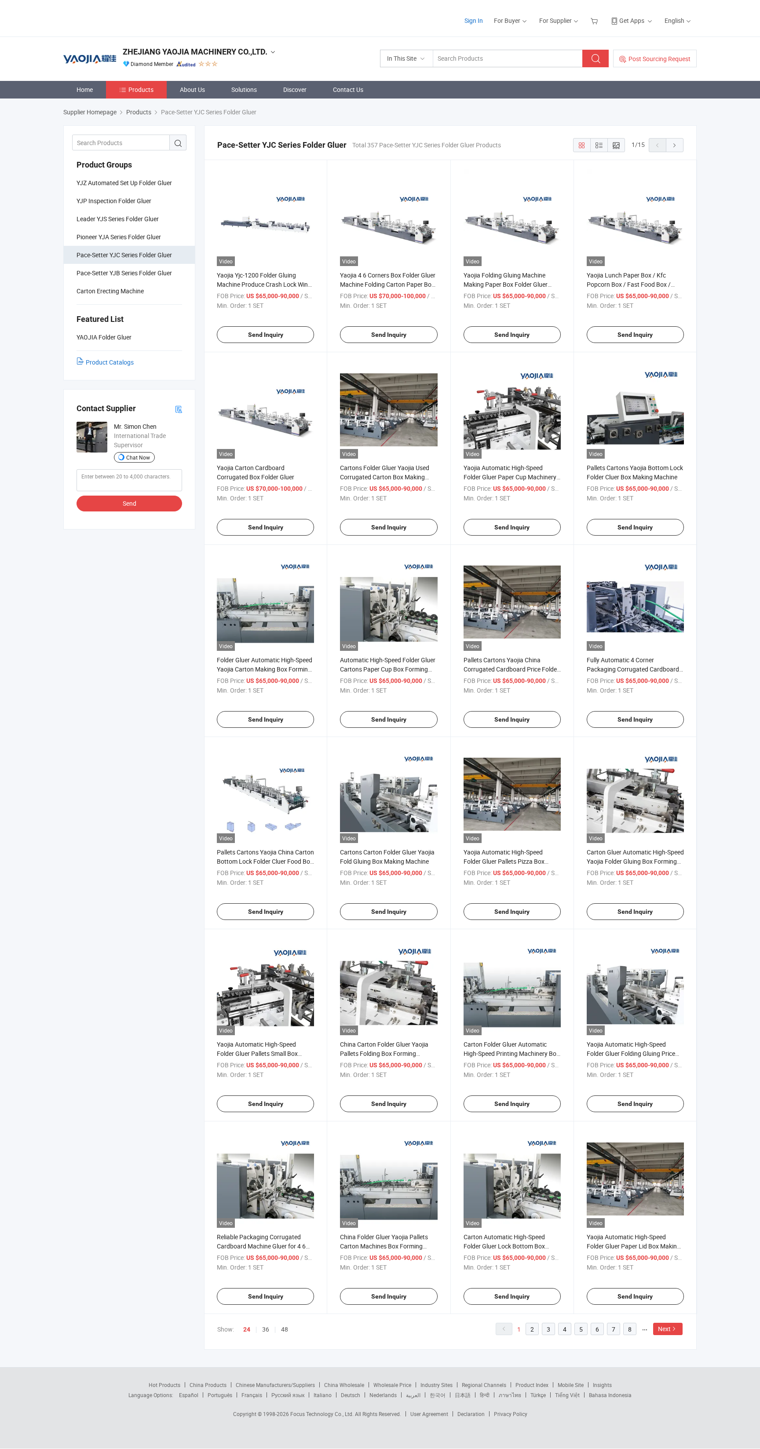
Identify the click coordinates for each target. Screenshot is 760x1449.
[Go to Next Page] (674, 145)
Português (220, 1394)
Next (664, 1329)
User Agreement (429, 1413)
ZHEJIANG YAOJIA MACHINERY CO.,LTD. (195, 51)
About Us (192, 89)
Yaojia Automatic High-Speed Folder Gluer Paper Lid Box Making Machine (633, 1246)
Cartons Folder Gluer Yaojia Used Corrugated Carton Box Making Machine (384, 477)
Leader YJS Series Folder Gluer (118, 219)
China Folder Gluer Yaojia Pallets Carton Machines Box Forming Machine (384, 1246)
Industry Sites (436, 1384)
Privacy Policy (510, 1413)
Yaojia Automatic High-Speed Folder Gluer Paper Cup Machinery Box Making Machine (510, 477)
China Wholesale (344, 1384)
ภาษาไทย (510, 1394)
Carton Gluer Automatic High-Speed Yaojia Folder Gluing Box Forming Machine (635, 861)
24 (246, 1329)
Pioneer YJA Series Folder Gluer (119, 237)
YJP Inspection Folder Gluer (114, 201)
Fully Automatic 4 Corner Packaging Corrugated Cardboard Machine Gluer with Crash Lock (633, 669)
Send (129, 503)
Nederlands (383, 1394)
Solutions (244, 89)
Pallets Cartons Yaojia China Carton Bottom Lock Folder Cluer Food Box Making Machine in (265, 861)
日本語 (463, 1394)
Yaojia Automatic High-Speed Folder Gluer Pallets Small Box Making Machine (257, 1053)
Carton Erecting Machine (110, 291)
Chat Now (138, 457)
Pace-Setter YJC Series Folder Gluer (124, 255)
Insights (602, 1384)
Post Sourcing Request (659, 59)
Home (85, 89)
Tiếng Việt (567, 1394)
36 (265, 1329)
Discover (295, 89)
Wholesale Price (392, 1384)
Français (251, 1394)
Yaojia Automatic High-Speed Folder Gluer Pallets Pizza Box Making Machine (504, 861)
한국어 (438, 1394)
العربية (413, 1394)
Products (140, 89)
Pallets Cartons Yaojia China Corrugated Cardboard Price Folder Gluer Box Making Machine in (511, 669)
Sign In (473, 20)
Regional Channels (484, 1384)
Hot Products (164, 1384)
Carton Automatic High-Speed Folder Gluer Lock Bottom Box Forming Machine (504, 1246)
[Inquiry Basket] (595, 20)
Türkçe (538, 1394)
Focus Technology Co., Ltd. (322, 1413)
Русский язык (287, 1394)
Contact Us (348, 89)
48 (284, 1329)
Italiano (323, 1394)
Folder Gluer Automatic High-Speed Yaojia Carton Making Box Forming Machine (264, 669)
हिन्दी (485, 1394)
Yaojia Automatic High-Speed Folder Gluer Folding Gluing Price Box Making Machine (631, 1053)
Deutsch (350, 1394)
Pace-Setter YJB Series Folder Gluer (124, 273)
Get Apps (632, 20)
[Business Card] (178, 409)
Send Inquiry (265, 334)
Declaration (471, 1413)
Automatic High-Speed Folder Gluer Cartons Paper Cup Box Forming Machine (387, 669)
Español (188, 1394)
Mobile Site (571, 1384)
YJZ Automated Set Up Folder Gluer (124, 183)
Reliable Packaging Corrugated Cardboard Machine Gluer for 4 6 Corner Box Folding (261, 1246)
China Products (208, 1384)
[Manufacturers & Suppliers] (119, 17)
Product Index (531, 1384)
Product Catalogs (110, 362)
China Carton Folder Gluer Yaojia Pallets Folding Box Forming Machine (384, 1053)
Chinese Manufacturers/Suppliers (275, 1384)
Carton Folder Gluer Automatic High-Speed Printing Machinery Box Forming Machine (511, 1053)
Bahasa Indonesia (610, 1394)
